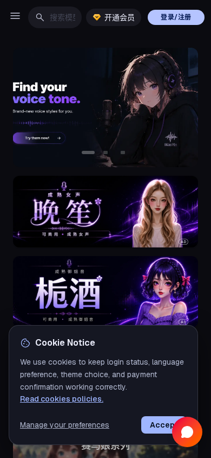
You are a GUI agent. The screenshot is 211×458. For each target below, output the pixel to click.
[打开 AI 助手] (187, 432)
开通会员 (119, 17)
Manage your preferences (64, 425)
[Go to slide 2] (105, 152)
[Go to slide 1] (88, 152)
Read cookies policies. (61, 399)
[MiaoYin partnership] (105, 107)
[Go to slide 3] (123, 152)
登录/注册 (176, 17)
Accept (164, 425)
